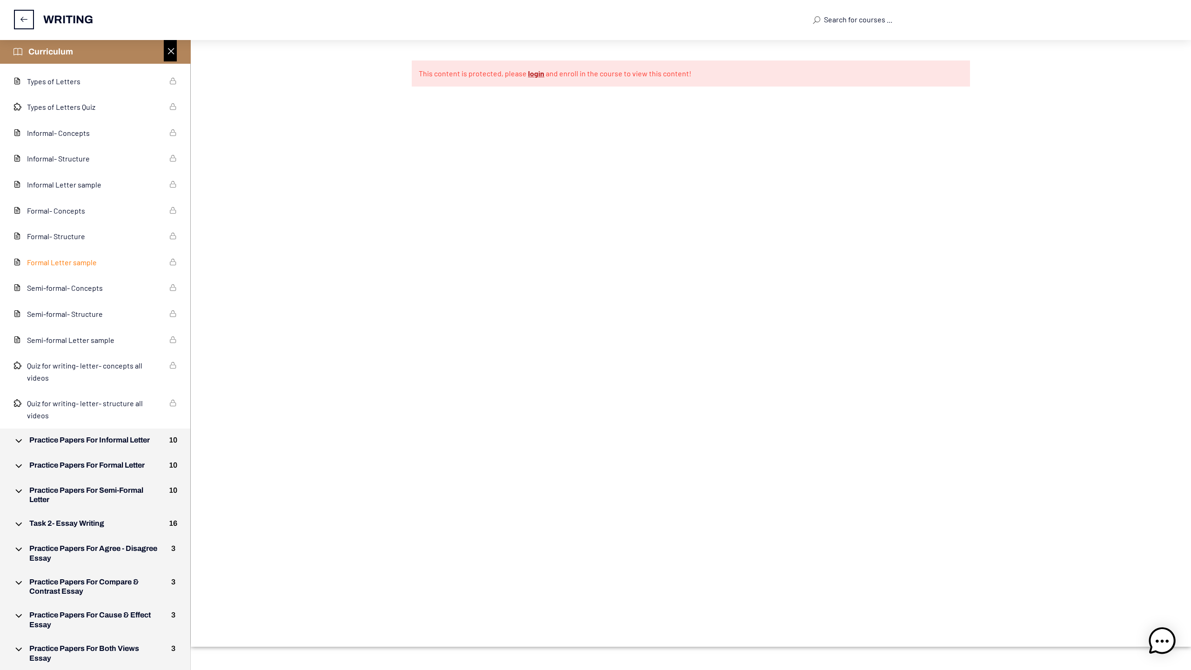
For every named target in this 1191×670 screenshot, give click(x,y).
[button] (1162, 641)
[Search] (816, 19)
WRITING (68, 19)
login (536, 73)
